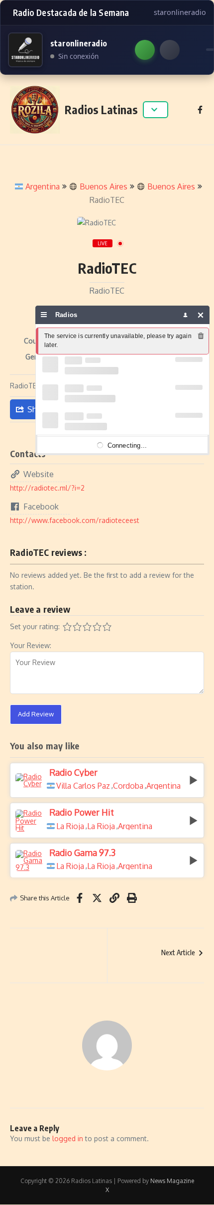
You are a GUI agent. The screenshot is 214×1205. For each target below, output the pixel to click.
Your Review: (30, 645)
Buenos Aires (103, 186)
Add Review (36, 714)
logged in (67, 1138)
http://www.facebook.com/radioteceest (74, 520)
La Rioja (70, 826)
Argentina (42, 186)
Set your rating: (35, 626)
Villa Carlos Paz (83, 786)
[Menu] (44, 315)
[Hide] (201, 315)
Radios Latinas (101, 109)
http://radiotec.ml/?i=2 (47, 488)
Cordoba (128, 786)
